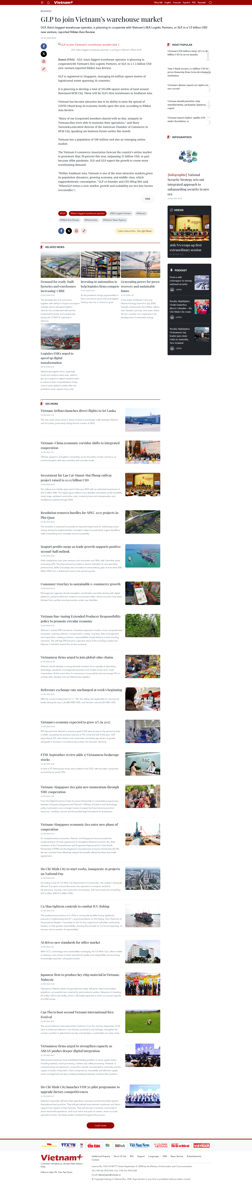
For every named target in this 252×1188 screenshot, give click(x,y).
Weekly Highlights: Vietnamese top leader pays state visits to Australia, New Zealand (180, 335)
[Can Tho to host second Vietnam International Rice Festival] (142, 1021)
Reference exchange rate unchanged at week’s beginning (81, 690)
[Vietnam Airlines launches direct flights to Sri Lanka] (142, 420)
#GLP (62, 213)
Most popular (182, 44)
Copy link (44, 69)
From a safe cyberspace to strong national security (181, 281)
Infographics (182, 137)
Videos (179, 210)
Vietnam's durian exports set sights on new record (188, 86)
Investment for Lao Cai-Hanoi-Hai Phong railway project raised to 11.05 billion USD (76, 477)
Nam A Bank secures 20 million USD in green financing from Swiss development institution (189, 72)
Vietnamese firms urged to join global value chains (77, 657)
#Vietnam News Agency (114, 219)
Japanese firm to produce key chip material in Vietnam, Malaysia (80, 977)
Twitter (44, 54)
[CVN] (160, 1145)
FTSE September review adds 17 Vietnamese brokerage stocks (80, 757)
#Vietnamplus (91, 219)
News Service (177, 1156)
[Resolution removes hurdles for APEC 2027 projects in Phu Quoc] (142, 522)
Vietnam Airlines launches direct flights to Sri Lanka (78, 410)
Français (177, 2)
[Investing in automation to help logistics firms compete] (100, 265)
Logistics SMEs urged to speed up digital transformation (57, 358)
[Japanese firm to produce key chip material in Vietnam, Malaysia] (142, 984)
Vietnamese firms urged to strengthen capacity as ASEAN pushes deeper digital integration (76, 1048)
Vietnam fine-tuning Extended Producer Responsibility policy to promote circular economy (81, 618)
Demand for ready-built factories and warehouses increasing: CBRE (58, 286)
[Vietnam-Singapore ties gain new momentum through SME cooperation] (142, 796)
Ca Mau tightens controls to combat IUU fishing (75, 906)
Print (44, 61)
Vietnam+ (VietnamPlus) (64, 2)
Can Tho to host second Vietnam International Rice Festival (77, 1014)
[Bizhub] (120, 1145)
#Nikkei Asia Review (69, 219)
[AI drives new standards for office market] (142, 951)
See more (51, 403)
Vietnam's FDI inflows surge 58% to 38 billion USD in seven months (188, 52)
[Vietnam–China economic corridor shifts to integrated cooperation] (142, 452)
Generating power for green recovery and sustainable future (140, 286)
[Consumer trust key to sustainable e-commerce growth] (142, 593)
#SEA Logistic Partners (120, 213)
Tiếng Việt (158, 2)
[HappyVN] (49, 1145)
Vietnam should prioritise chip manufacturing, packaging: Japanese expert (187, 105)
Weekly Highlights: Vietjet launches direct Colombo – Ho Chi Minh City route (181, 306)
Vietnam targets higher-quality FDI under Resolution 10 (186, 119)
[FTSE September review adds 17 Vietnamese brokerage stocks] (142, 764)
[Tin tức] (94, 1145)
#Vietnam (141, 213)
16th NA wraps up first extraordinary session (186, 247)
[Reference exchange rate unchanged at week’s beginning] (142, 699)
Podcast (181, 270)
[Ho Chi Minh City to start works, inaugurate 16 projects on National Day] (142, 878)
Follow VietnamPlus (127, 230)
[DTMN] (180, 1145)
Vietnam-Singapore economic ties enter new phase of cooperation (79, 826)
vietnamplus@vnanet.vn (109, 1174)
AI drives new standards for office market (70, 942)
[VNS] (140, 1145)
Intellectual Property (101, 1156)
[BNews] (107, 1145)
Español (186, 2)
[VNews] (81, 1145)
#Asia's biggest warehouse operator (88, 213)
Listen (179, 289)
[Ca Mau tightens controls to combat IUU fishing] (142, 915)
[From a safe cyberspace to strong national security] (202, 282)
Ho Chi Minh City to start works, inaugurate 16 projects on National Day (80, 871)
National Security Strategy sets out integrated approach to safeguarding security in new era (188, 184)
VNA (165, 1156)
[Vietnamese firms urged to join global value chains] (142, 666)
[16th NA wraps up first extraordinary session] (189, 228)
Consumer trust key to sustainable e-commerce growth (80, 584)
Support (141, 1156)
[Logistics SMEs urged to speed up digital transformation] (60, 336)
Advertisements (194, 1156)
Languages (153, 1156)
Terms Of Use (120, 1156)
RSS (132, 1156)
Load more (100, 1125)
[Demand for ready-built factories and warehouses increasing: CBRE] (60, 265)
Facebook (44, 46)
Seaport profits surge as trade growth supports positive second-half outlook (81, 549)
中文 (194, 2)
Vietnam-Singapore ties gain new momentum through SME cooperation (80, 789)
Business (46, 11)
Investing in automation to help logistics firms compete (100, 283)
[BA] (201, 1145)
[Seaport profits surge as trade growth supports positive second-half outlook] (142, 556)
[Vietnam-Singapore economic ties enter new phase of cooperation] (142, 833)
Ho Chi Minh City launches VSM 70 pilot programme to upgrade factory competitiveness (80, 1089)
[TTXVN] (68, 1145)
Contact (95, 1159)
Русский (201, 2)
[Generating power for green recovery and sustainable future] (140, 265)
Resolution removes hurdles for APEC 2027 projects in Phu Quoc (79, 515)
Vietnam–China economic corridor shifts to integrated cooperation (80, 445)
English (168, 2)
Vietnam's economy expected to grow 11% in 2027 (75, 722)
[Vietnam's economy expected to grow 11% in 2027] (142, 731)
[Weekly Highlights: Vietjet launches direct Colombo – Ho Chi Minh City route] (202, 306)
